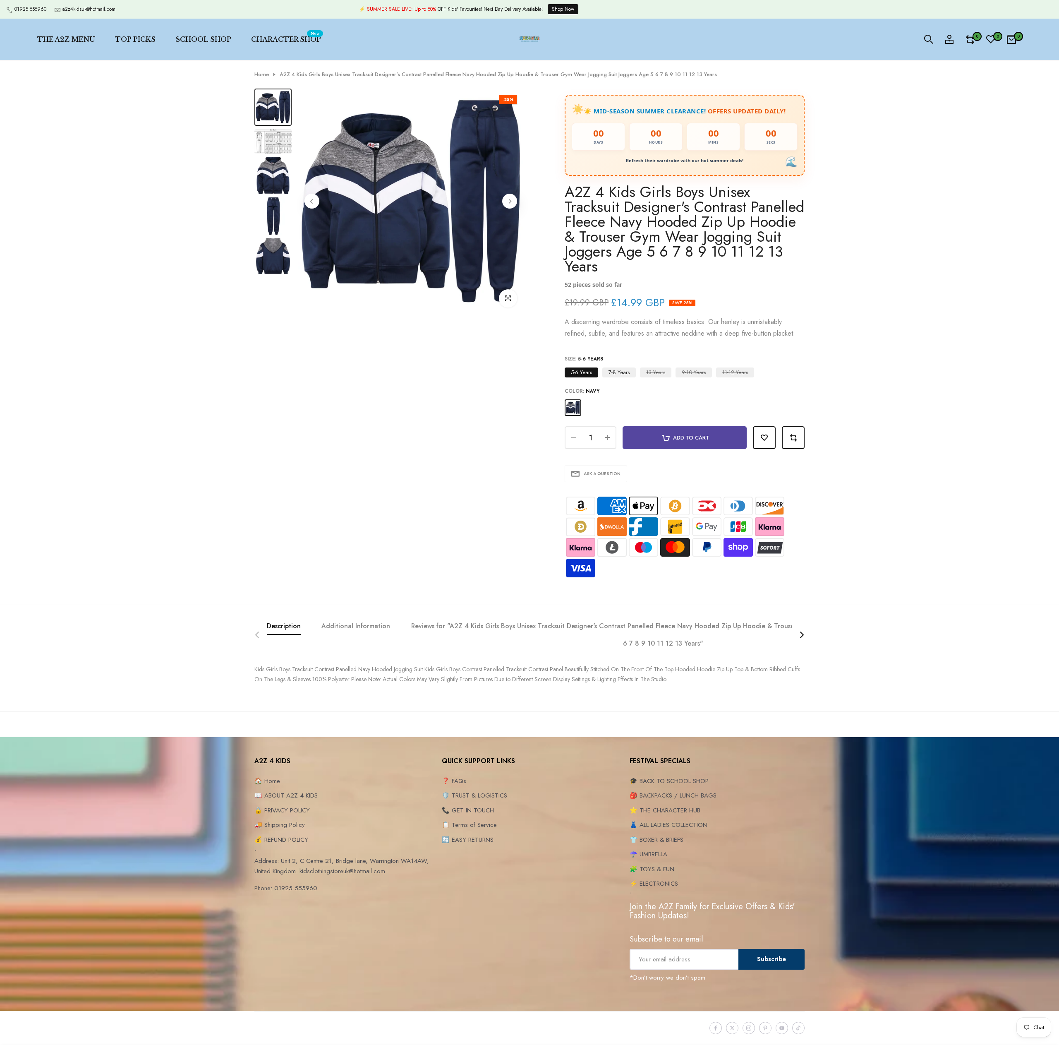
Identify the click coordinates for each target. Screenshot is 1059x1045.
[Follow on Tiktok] (798, 1028)
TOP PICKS (135, 39)
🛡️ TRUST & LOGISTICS (474, 795)
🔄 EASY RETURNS (468, 839)
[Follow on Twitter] (732, 1028)
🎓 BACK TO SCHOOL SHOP (669, 781)
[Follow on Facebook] (715, 1028)
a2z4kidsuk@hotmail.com (88, 9)
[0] (970, 39)
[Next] (509, 201)
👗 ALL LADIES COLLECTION (668, 824)
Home (261, 74)
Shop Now (563, 9)
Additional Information (355, 626)
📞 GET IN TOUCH (468, 810)
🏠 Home (267, 781)
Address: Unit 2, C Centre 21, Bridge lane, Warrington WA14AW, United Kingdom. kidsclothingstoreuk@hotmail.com (341, 866)
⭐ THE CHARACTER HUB (665, 810)
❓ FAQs (454, 781)
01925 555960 (30, 9)
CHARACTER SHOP (286, 38)
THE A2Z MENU (66, 39)
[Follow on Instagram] (749, 1028)
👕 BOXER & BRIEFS (656, 839)
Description (284, 626)
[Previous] (311, 201)
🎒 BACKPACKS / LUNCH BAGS (673, 795)
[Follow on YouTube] (782, 1028)
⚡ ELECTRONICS (654, 883)
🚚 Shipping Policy (279, 824)
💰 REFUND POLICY (281, 839)
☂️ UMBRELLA (648, 854)
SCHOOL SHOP (203, 39)
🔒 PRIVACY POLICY (282, 810)
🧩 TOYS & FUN (652, 869)
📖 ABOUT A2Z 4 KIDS (286, 795)
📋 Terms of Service (469, 824)
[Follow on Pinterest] (765, 1028)
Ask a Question (602, 474)
